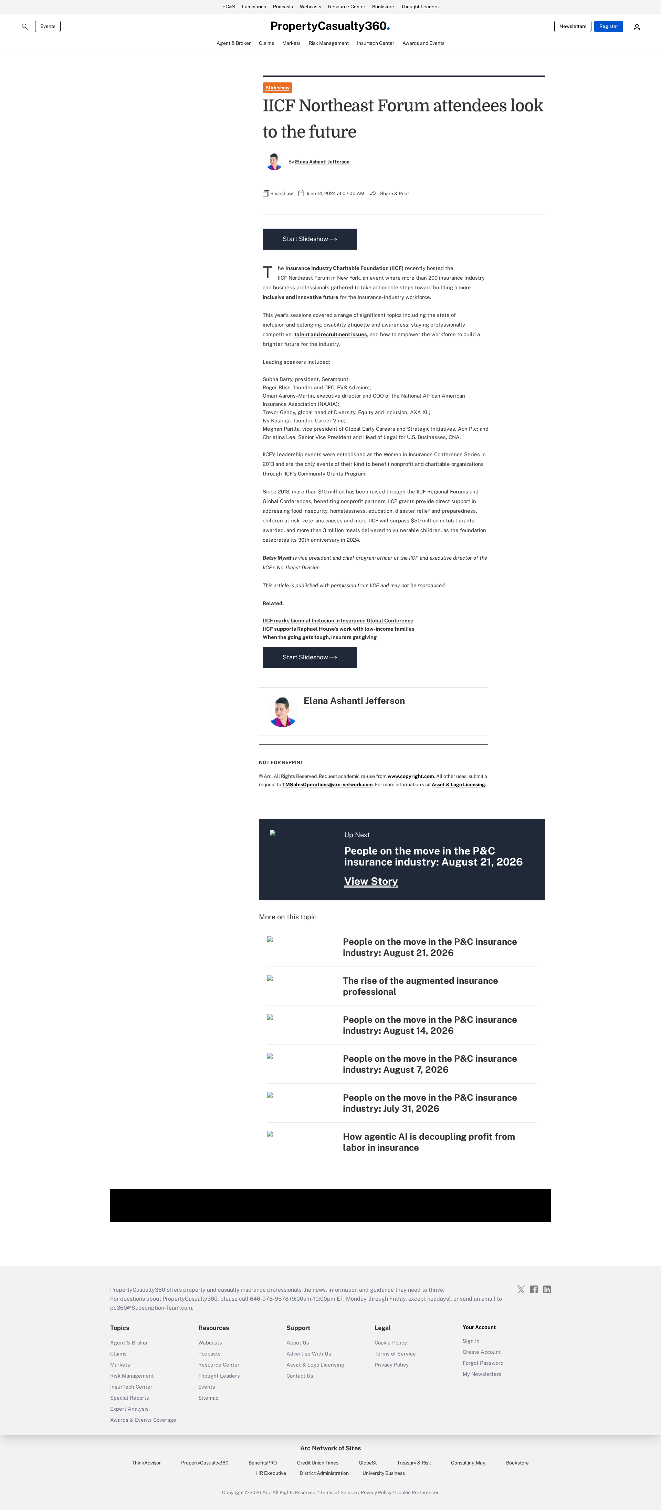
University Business (384, 1473)
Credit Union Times (317, 1463)
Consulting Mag (468, 1463)
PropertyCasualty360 (205, 1463)
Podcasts (283, 6)
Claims (118, 1354)
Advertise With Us (308, 1354)
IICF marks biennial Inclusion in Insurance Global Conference (338, 620)
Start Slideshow (306, 238)
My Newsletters (482, 1374)
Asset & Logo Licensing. (459, 784)
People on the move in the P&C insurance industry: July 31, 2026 (430, 1103)
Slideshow (277, 87)
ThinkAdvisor (146, 1463)
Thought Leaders (420, 6)
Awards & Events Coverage (143, 1420)
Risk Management (132, 1376)
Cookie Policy (391, 1343)
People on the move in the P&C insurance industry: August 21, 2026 (430, 947)
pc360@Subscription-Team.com (151, 1307)
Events (47, 26)
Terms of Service (395, 1354)
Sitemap (208, 1398)
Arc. (266, 1492)
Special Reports (129, 1398)
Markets (120, 1365)
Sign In (471, 1341)
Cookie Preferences (417, 1492)
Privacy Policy (392, 1365)
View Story (371, 881)
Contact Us (299, 1376)
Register (608, 26)
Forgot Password (483, 1363)
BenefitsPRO (263, 1463)
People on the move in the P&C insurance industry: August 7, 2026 (430, 1064)
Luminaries (254, 6)
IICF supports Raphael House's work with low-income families (339, 629)
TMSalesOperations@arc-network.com (327, 784)
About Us (297, 1343)
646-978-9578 (269, 1299)
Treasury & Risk (414, 1463)
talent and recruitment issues (330, 334)
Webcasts (310, 6)
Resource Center (346, 6)
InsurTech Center (131, 1387)
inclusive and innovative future (300, 297)
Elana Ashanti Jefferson (322, 161)
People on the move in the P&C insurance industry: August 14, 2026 (430, 1025)
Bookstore (383, 6)
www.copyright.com (411, 776)
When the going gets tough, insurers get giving (320, 637)
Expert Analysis (129, 1409)
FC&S (228, 6)
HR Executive (271, 1473)
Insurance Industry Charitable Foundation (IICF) (344, 268)
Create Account (482, 1352)
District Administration (324, 1473)
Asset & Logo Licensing (315, 1365)
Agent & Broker (129, 1343)
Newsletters (572, 26)
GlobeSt (368, 1463)
